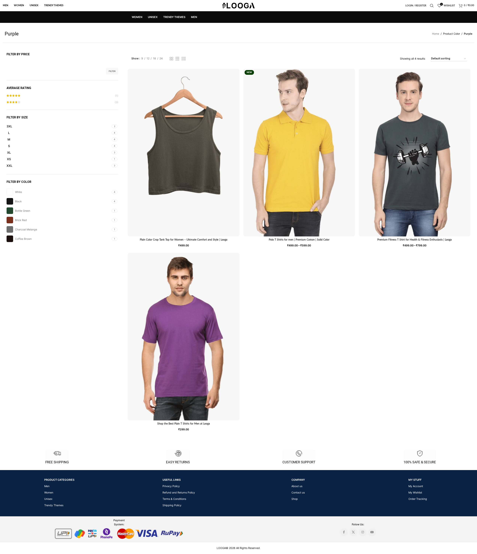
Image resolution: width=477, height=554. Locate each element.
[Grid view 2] (171, 58)
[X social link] (353, 532)
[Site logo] (238, 5)
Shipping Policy (171, 505)
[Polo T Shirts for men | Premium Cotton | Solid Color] (299, 152)
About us (296, 486)
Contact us (298, 492)
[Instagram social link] (362, 532)
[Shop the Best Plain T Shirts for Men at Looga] (183, 336)
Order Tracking (417, 498)
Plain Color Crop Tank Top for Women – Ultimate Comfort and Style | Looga (183, 239)
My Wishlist (415, 492)
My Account (415, 486)
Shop (294, 498)
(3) (116, 102)
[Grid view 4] (184, 58)
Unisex (48, 498)
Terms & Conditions (174, 498)
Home (435, 33)
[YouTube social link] (372, 532)
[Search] (432, 5)
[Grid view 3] (177, 58)
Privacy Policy (171, 486)
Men (46, 486)
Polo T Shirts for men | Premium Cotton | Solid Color (299, 239)
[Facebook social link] (344, 532)
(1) (116, 95)
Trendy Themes (53, 505)
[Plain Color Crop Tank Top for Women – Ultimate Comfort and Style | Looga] (183, 152)
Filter (112, 71)
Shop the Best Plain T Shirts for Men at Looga (183, 423)
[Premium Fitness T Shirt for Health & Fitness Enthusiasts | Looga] (414, 152)
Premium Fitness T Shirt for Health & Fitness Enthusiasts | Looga (414, 239)
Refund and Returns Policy (178, 492)
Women (48, 492)
